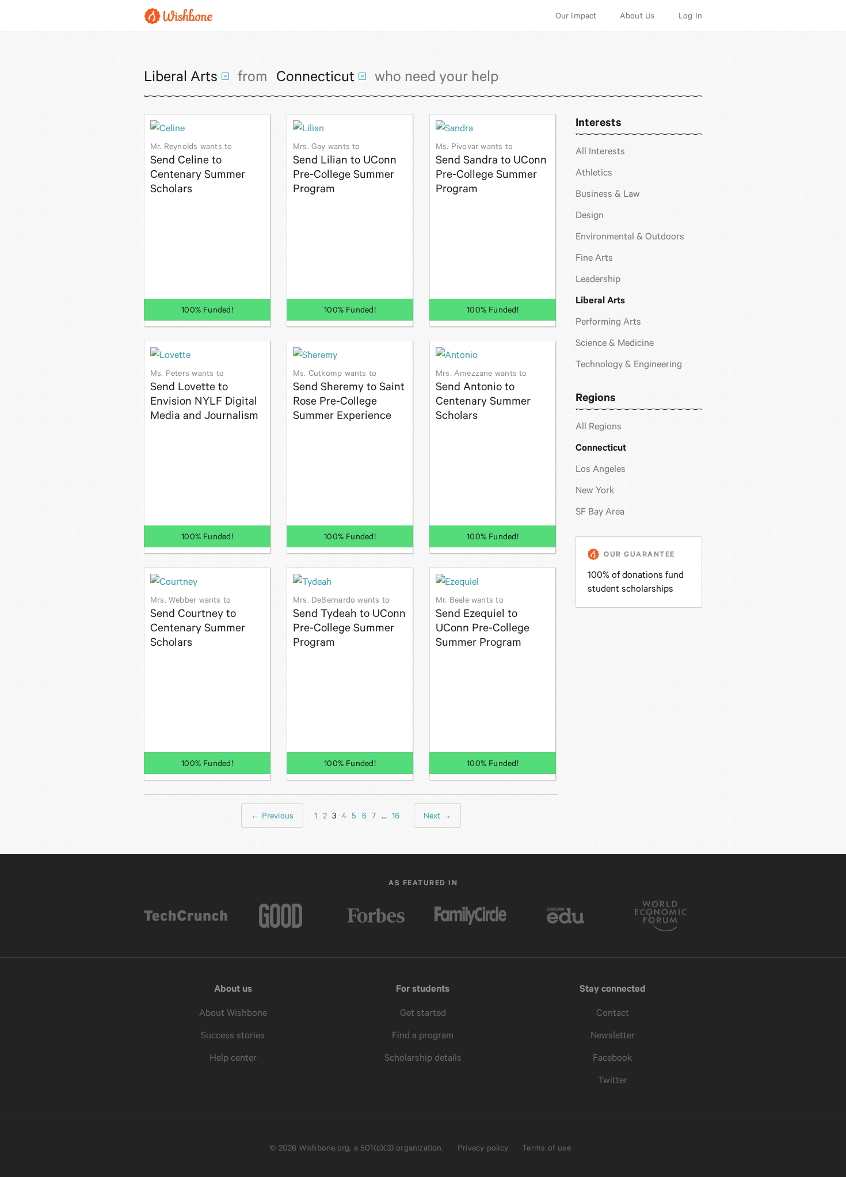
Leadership (598, 278)
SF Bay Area (600, 511)
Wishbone (178, 16)
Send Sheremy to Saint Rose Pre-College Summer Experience (349, 395)
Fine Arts (594, 257)
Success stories (233, 1035)
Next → (437, 815)
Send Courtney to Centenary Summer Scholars (197, 622)
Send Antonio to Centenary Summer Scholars (483, 395)
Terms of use (546, 1147)
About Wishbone (233, 1012)
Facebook (612, 1057)
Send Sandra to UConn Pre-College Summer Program (491, 168)
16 (395, 815)
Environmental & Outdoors (630, 236)
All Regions (599, 426)
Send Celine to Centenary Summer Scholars (197, 168)
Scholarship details (423, 1057)
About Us (638, 15)
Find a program (423, 1035)
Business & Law (608, 193)
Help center (233, 1057)
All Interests (600, 151)
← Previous (272, 815)
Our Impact (576, 15)
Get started (423, 1012)
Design (590, 215)
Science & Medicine (615, 342)
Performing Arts (608, 321)
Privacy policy (483, 1147)
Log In (690, 15)
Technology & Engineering (629, 364)
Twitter (612, 1080)
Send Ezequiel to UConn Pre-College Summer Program (482, 622)
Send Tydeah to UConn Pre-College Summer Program (349, 622)
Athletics (594, 172)
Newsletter (612, 1035)
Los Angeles (601, 468)
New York (595, 490)
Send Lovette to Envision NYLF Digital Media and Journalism (204, 395)
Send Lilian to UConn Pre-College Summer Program (345, 168)
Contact (612, 1012)
